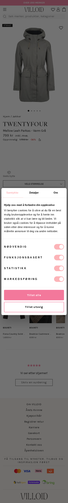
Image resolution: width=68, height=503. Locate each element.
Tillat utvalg (34, 307)
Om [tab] (56, 192)
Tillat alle (34, 295)
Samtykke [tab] (12, 192)
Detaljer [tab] (34, 192)
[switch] (59, 257)
